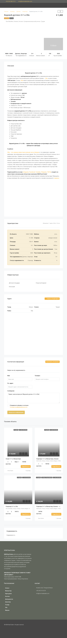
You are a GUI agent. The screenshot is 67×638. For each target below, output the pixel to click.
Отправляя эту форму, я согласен (19, 406)
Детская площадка (14, 283)
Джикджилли (9, 599)
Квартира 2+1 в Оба (12, 506)
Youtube (38, 172)
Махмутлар (8, 590)
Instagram (26, 172)
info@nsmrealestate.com (42, 593)
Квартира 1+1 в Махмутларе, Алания (47, 459)
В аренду (6, 18)
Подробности (26, 466)
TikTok (49, 172)
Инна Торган (10, 470)
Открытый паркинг (41, 283)
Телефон (37, 375)
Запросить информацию (16, 412)
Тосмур (7, 604)
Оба (6, 607)
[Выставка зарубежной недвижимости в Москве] (39, 601)
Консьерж (12, 286)
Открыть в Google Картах (53, 298)
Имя (8, 375)
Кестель (7, 596)
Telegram (44, 172)
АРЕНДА (11, 18)
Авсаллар (8, 602)
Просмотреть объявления (52, 361)
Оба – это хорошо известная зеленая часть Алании (23, 152)
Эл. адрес (10, 383)
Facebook (32, 172)
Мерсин (7, 610)
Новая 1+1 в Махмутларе (13, 459)
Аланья (7, 588)
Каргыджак (8, 593)
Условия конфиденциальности (18, 407)
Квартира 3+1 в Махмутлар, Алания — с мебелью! (51, 506)
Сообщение (10, 391)
